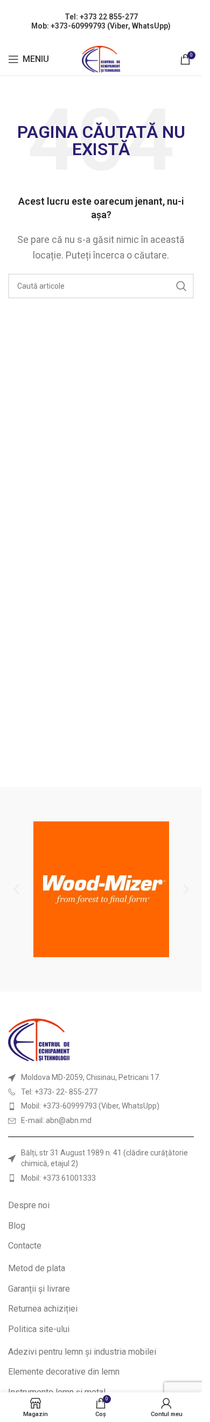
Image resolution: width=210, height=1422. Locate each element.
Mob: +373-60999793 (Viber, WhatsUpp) (101, 26)
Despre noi (29, 1205)
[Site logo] (101, 58)
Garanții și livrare (39, 1289)
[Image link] (38, 1039)
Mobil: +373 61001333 (58, 1178)
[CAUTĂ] (181, 286)
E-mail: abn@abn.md (56, 1120)
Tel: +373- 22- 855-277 (59, 1092)
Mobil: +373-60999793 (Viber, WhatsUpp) (90, 1106)
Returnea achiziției (43, 1309)
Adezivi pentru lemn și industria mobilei (82, 1352)
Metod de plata (36, 1268)
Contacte (24, 1245)
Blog (16, 1226)
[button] (16, 889)
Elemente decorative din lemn (64, 1372)
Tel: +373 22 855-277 (101, 16)
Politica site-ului (38, 1329)
